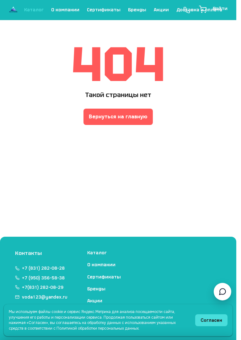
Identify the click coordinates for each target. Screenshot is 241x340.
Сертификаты (103, 10)
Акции (161, 10)
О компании (65, 10)
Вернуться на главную (118, 116)
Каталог (34, 10)
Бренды (137, 10)
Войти (220, 8)
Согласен (211, 320)
